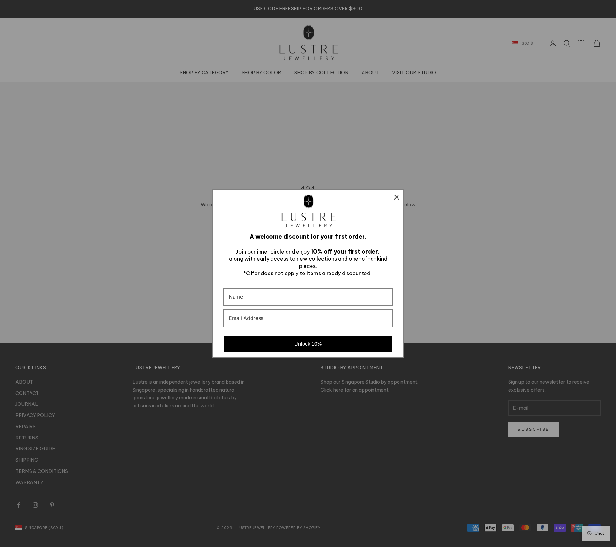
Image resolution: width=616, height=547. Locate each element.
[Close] (396, 197)
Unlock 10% (308, 344)
